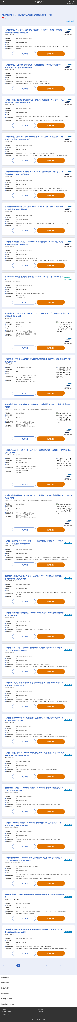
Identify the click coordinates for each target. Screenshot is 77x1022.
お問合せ (40, 1012)
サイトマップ (5, 1014)
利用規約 (40, 1009)
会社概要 (4, 1009)
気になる (25, 54)
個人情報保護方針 (6, 1012)
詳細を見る (50, 54)
